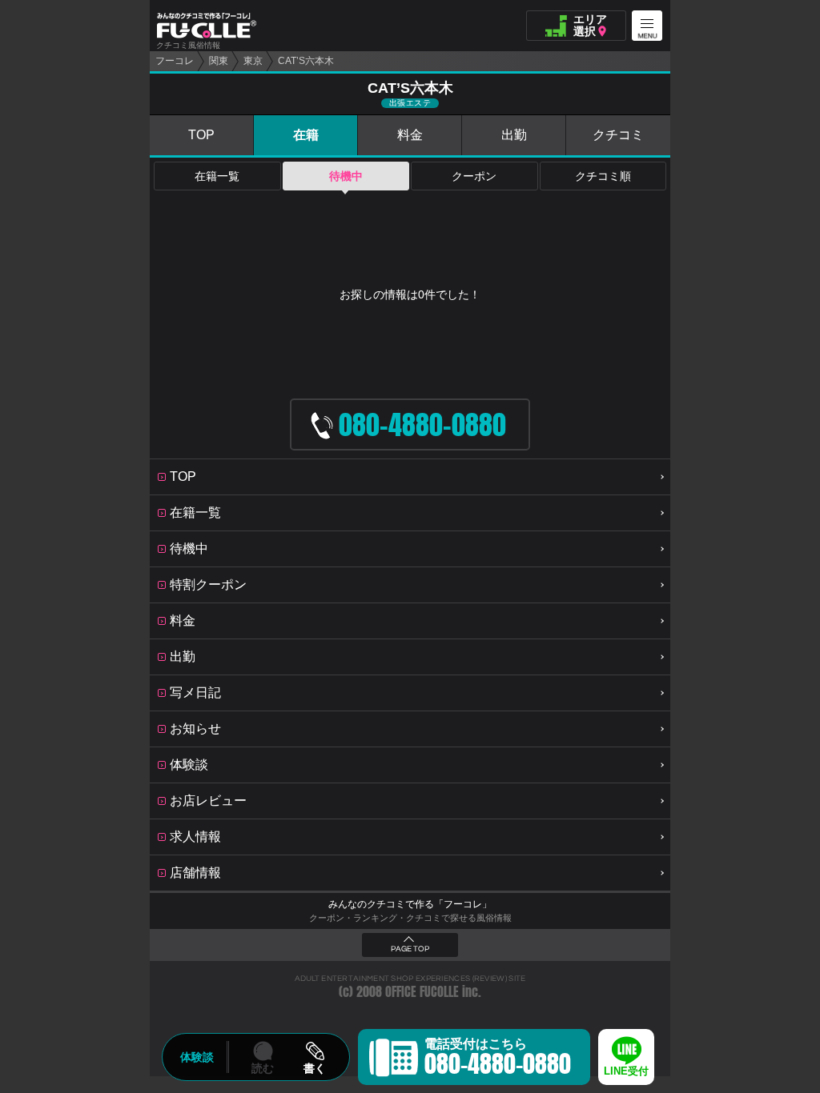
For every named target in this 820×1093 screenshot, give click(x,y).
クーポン (474, 176)
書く (314, 1068)
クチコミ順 (603, 176)
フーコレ (174, 60)
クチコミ (618, 135)
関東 (218, 60)
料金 (410, 135)
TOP (201, 135)
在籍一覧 (217, 176)
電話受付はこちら (497, 1059)
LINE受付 (626, 1071)
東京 (253, 60)
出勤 (514, 135)
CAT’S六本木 (306, 60)
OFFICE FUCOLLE (422, 992)
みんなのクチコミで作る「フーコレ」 (410, 904)
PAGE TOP (410, 949)
